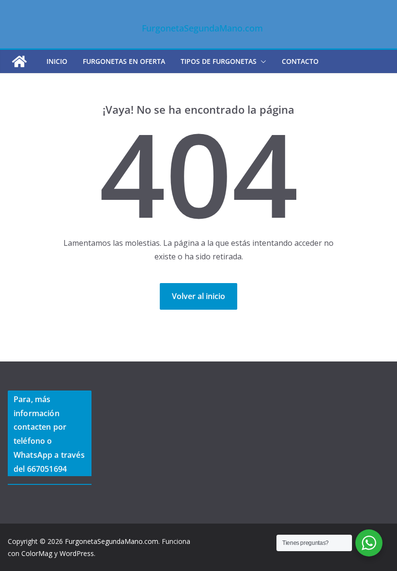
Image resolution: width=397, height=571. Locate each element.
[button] (261, 61)
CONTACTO (300, 61)
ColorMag (36, 553)
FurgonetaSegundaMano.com (202, 28)
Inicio (56, 61)
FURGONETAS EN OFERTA (124, 61)
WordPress (77, 553)
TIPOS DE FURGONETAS (219, 61)
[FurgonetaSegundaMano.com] (19, 61)
